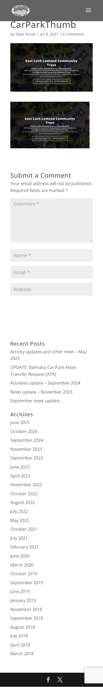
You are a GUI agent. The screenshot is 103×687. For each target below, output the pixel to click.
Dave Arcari (26, 34)
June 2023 (20, 467)
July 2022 (19, 511)
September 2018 (26, 618)
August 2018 (22, 627)
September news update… (36, 401)
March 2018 (22, 654)
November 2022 (26, 485)
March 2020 (22, 565)
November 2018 (26, 609)
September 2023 (26, 458)
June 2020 (20, 556)
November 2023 (26, 449)
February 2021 (24, 547)
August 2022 (22, 502)
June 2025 (20, 422)
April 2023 (20, 476)
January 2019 (23, 600)
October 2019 (23, 574)
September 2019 (26, 583)
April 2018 (20, 645)
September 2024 (26, 440)
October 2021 (23, 529)
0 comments (73, 34)
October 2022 (23, 494)
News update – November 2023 (41, 392)
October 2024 (23, 431)
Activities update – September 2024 (45, 383)
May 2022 (19, 520)
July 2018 (19, 636)
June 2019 (20, 591)
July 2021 (19, 538)
